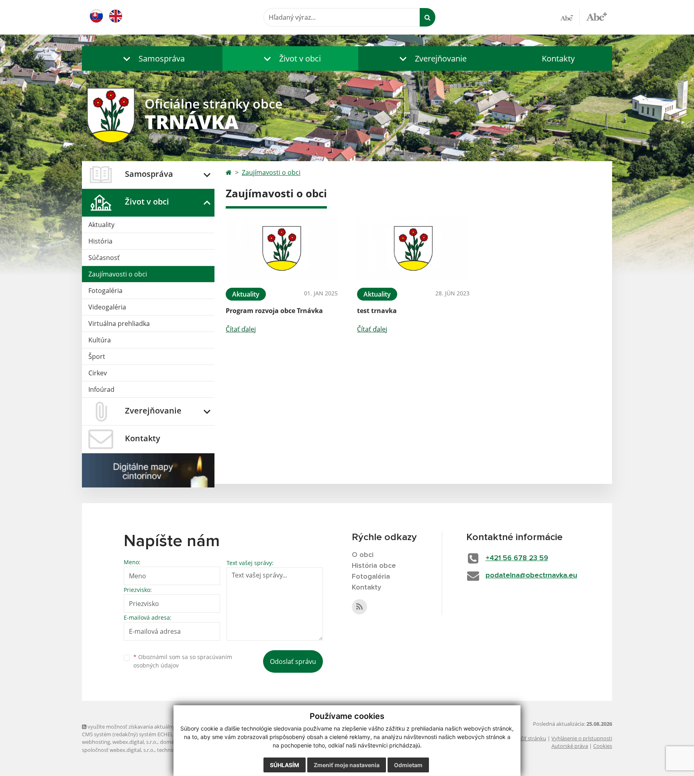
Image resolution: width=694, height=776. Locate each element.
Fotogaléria (105, 290)
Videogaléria (107, 307)
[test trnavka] (413, 248)
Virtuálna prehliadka (119, 323)
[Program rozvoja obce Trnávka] (282, 248)
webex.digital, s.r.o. (134, 741)
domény (170, 741)
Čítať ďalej (241, 329)
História (100, 241)
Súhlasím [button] (284, 765)
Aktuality (101, 224)
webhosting (96, 741)
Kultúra (99, 340)
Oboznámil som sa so (182, 661)
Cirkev (97, 373)
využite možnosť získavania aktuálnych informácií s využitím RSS (163, 726)
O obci (363, 555)
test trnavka (377, 310)
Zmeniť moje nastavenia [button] (347, 765)
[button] (152, 58)
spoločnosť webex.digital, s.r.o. (118, 749)
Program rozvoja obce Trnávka (274, 310)
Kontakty (558, 58)
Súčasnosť (104, 257)
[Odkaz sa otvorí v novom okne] (359, 606)
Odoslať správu (293, 661)
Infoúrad (101, 389)
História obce (374, 565)
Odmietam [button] (408, 765)
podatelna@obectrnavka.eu (531, 575)
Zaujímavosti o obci (117, 274)
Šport (96, 356)
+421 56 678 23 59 (517, 558)
